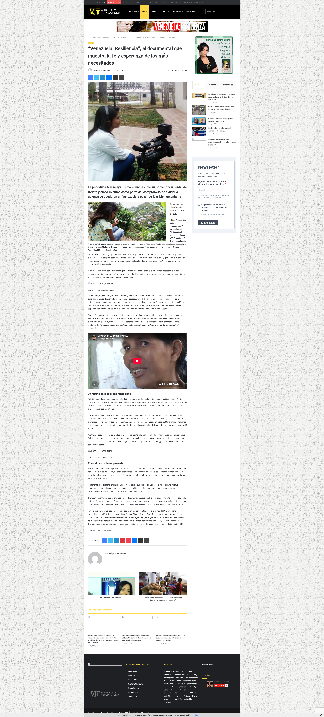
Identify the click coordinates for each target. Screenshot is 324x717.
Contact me (132, 696)
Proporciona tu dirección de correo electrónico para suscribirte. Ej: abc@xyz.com (214, 196)
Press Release (133, 688)
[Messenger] (109, 77)
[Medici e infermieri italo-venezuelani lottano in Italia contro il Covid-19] (199, 110)
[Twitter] (96, 77)
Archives (177, 11)
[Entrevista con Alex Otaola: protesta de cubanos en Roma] (199, 121)
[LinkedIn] (102, 77)
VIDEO (153, 11)
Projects (163, 11)
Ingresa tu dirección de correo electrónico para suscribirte (212, 183)
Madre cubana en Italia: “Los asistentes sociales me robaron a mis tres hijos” (222, 142)
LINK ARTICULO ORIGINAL (99, 530)
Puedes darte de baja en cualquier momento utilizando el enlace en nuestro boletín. (213, 215)
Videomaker (133, 671)
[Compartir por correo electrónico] (115, 77)
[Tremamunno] (106, 11)
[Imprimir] (121, 77)
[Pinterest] (122, 540)
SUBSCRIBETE (207, 223)
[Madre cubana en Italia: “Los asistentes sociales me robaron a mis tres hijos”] (199, 144)
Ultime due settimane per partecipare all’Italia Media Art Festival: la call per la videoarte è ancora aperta (136, 638)
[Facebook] (90, 77)
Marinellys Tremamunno (101, 70)
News (144, 11)
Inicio (91, 38)
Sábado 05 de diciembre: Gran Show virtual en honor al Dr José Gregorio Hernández (221, 97)
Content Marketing (135, 684)
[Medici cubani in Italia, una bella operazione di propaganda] (199, 131)
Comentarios (227, 85)
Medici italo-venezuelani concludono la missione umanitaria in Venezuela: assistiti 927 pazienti (159, 2)
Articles (133, 11)
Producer (131, 676)
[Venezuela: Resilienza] (162, 27)
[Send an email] (111, 70)
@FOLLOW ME (207, 664)
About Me (190, 11)
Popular (198, 85)
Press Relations (134, 692)
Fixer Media (132, 680)
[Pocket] (128, 540)
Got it (197, 715)
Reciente (212, 85)
